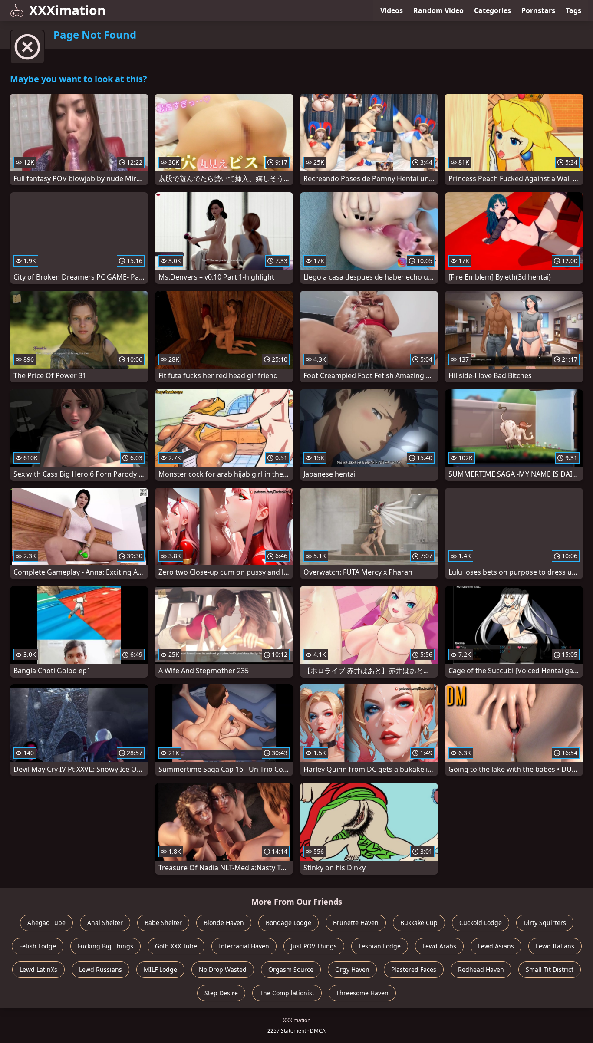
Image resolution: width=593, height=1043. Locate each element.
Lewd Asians (496, 946)
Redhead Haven (481, 969)
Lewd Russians (100, 969)
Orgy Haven (352, 969)
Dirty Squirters (545, 922)
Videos (391, 10)
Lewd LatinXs (38, 969)
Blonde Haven (224, 922)
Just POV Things (314, 946)
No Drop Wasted (223, 969)
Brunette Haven (356, 922)
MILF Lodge (160, 969)
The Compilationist (287, 993)
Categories (492, 10)
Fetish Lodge (37, 946)
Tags (573, 10)
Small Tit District (549, 969)
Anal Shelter (105, 922)
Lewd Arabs (439, 946)
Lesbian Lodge (380, 946)
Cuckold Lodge (480, 922)
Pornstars (538, 10)
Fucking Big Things (105, 946)
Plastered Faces (413, 969)
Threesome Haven (362, 993)
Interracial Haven (244, 946)
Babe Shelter (163, 922)
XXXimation (67, 10)
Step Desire (221, 993)
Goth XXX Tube (176, 946)
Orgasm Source (290, 969)
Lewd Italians (555, 946)
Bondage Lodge (288, 922)
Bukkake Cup (419, 922)
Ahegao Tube (46, 922)
